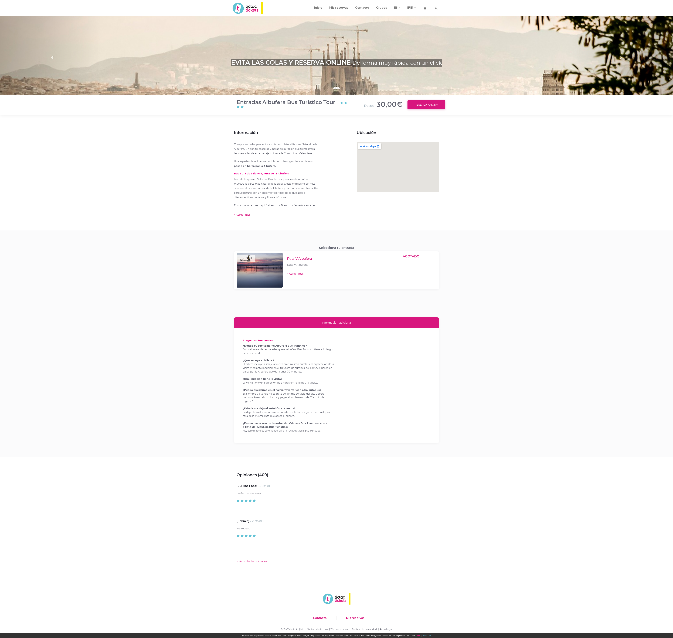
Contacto (362, 7)
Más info (427, 635)
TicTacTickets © (289, 629)
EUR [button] (410, 7)
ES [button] (396, 7)
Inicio (318, 7)
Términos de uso (340, 629)
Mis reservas (338, 7)
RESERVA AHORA (426, 104)
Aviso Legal (386, 629)
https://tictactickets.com (314, 629)
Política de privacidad (364, 629)
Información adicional (336, 322)
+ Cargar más (295, 273)
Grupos (381, 7)
